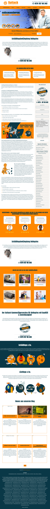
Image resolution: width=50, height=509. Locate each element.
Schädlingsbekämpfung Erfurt (16, 492)
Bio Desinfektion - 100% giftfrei (41, 147)
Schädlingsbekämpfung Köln (33, 482)
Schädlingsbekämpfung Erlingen (19, 502)
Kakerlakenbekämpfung (40, 171)
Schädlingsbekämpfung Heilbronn (15, 499)
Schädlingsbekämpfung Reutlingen (15, 500)
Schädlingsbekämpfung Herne (25, 496)
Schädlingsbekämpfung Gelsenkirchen (8, 489)
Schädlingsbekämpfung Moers (16, 503)
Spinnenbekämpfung (39, 191)
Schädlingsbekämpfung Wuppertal (17, 486)
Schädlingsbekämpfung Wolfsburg (33, 499)
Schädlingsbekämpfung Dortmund (34, 483)
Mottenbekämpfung (39, 178)
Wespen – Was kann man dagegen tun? (9, 415)
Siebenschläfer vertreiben (40, 190)
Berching (37, 473)
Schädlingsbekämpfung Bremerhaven (32, 500)
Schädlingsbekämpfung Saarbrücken (16, 493)
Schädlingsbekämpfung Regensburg (41, 496)
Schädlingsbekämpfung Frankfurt (41, 482)
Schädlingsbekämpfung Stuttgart (9, 483)
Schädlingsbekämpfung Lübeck (41, 490)
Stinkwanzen (38, 193)
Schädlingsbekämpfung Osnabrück (25, 495)
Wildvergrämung (39, 201)
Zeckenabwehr (38, 203)
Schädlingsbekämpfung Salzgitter (9, 503)
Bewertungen (23, 7)
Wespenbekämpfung (39, 198)
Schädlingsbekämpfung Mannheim (15, 488)
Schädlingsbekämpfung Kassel (41, 492)
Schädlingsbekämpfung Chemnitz (42, 489)
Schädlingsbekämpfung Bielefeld (26, 486)
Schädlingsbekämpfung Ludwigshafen (41, 493)
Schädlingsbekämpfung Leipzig (25, 483)
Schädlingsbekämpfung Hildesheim (33, 503)
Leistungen (17, 7)
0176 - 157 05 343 (42, 102)
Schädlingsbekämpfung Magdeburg (16, 490)
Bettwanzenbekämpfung (40, 157)
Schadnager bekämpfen (40, 185)
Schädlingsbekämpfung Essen (41, 483)
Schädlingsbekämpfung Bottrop (7, 500)
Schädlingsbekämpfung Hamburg (17, 482)
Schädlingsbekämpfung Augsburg (24, 488)
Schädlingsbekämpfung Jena (26, 502)
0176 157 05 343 (39, 3)
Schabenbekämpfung (39, 183)
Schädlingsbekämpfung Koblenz (24, 500)
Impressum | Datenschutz (25, 507)
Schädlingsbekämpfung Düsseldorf (17, 483)
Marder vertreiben (39, 176)
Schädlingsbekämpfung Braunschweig (18, 489)
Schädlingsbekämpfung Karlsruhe (7, 488)
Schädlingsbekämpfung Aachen (34, 489)
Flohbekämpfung (39, 162)
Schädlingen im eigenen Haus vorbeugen (10, 445)
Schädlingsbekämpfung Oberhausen (24, 492)
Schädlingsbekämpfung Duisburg (42, 485)
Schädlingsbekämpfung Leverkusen (33, 495)
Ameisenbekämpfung (39, 155)
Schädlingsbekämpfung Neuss (32, 496)
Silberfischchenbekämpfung (40, 188)
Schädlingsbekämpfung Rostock (33, 492)
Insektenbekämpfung (39, 168)
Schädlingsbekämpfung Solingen (8, 496)
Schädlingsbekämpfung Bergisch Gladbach (9, 502)
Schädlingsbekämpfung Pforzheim (24, 499)
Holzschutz (38, 165)
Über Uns (13, 7)
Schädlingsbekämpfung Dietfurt (21, 473)
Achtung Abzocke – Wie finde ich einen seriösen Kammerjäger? (24, 416)
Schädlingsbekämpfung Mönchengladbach (42, 488)
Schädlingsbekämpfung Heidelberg (42, 495)
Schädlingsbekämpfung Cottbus (41, 503)
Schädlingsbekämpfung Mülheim (7, 495)
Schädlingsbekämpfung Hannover (25, 485)
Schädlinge (29, 7)
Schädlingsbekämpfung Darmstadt (17, 496)
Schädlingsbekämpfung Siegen (24, 503)
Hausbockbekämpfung (39, 163)
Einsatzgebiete (35, 7)
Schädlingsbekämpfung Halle (8, 490)
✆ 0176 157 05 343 (42, 7)
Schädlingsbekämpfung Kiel (26, 489)
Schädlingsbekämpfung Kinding (12, 473)
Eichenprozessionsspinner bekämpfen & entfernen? (39, 416)
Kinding (26, 473)
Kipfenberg (39, 473)
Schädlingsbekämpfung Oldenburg (16, 495)
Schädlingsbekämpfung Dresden (16, 485)
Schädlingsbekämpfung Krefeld (33, 490)
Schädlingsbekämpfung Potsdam (33, 493)
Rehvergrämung (39, 181)
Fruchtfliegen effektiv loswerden (24, 445)
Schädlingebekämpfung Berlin (8, 482)
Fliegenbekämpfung (39, 160)
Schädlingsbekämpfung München (25, 482)
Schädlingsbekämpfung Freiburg (25, 490)
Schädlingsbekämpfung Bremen (8, 485)
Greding (34, 473)
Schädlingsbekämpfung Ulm (7, 499)
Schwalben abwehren (39, 186)
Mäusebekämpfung (39, 175)
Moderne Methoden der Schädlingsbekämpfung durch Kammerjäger (39, 446)
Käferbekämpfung (39, 170)
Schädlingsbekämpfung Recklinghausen (42, 500)
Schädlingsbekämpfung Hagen (7, 493)
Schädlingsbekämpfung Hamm (24, 493)
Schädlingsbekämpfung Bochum (9, 486)
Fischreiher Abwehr (39, 206)
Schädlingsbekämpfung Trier (42, 502)
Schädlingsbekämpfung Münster (41, 486)
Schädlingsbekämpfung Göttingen (41, 499)
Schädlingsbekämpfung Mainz (8, 492)
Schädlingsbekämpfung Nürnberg (33, 485)
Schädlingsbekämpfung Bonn (33, 486)
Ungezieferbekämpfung (40, 196)
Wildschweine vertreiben (40, 199)
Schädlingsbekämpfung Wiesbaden (32, 488)
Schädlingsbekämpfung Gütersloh (25, 505)
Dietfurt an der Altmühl (30, 473)
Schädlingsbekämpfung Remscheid (34, 502)
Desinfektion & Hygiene (40, 149)
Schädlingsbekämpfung (6, 7)
